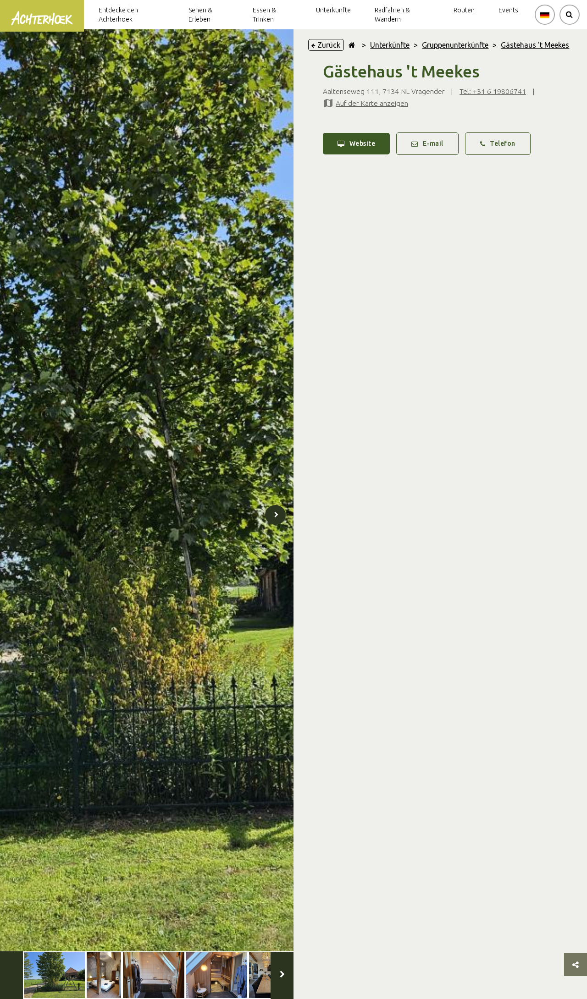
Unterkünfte (390, 45)
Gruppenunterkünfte (455, 45)
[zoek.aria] (569, 15)
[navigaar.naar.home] (352, 45)
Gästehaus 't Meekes (535, 45)
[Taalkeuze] (545, 15)
